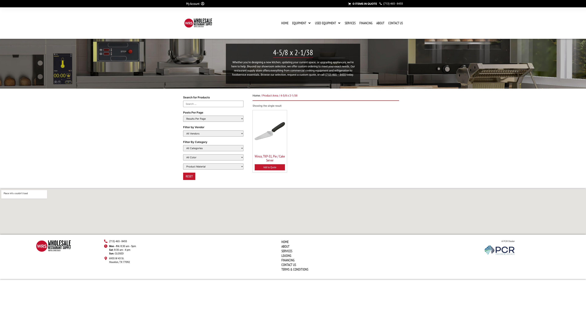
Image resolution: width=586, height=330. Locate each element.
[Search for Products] (213, 104)
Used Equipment (325, 23)
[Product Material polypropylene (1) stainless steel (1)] (213, 166)
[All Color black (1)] (213, 157)
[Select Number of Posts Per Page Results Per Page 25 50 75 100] (213, 119)
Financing (366, 23)
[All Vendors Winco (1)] (213, 133)
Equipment (299, 23)
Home (284, 23)
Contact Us (395, 23)
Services (350, 23)
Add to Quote (269, 167)
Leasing (286, 255)
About (380, 23)
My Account (192, 4)
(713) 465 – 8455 (335, 74)
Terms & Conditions (294, 269)
